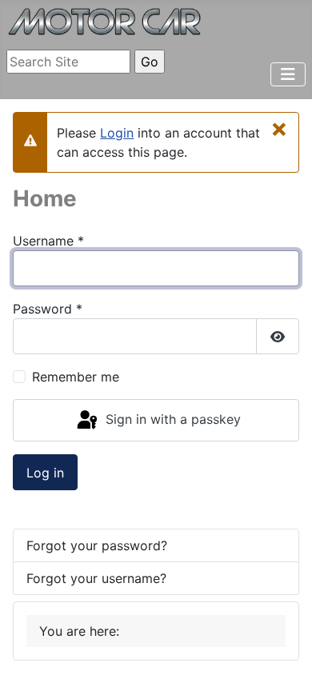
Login (117, 133)
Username (48, 241)
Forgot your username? (96, 578)
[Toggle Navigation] (288, 74)
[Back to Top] (284, 645)
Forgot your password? (96, 545)
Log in (45, 473)
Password (47, 309)
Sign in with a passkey (171, 419)
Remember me (75, 377)
